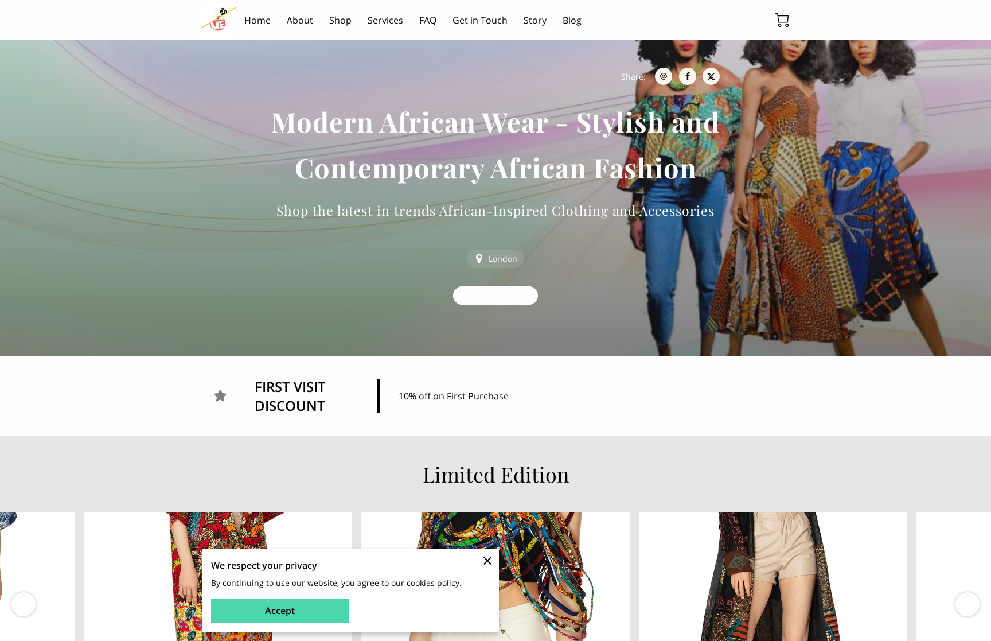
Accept (280, 610)
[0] (782, 20)
